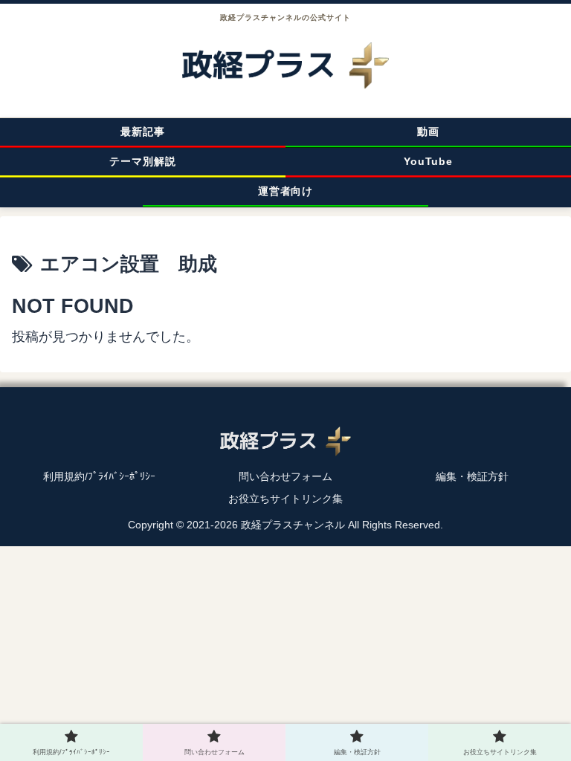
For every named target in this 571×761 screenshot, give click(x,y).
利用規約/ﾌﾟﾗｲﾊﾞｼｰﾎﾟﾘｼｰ (99, 476)
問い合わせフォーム (285, 476)
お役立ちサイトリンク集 (285, 499)
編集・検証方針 (472, 476)
